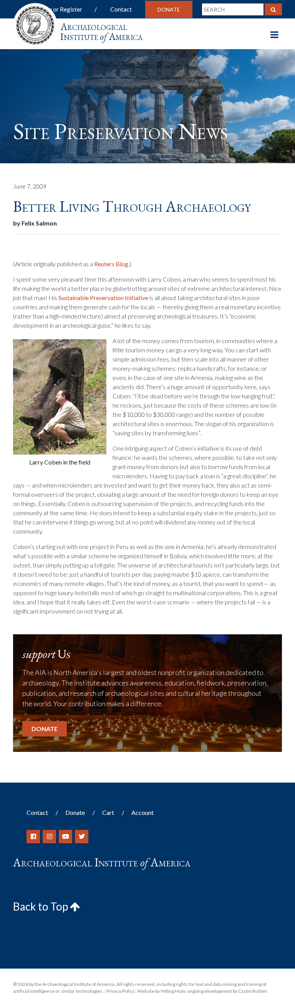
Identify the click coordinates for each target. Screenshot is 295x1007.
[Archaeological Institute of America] (35, 23)
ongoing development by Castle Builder (227, 991)
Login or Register (59, 9)
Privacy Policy (120, 991)
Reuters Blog (111, 263)
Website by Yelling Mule (161, 991)
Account (142, 812)
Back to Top (41, 906)
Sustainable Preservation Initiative (103, 297)
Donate (168, 9)
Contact (121, 9)
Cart (108, 812)
